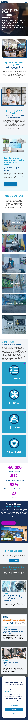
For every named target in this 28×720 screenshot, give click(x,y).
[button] (26, 1)
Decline (14, 713)
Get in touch (14, 560)
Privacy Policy (8, 691)
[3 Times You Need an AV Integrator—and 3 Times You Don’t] (14, 653)
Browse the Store (10, 184)
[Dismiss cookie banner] (22, 679)
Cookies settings (14, 705)
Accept (14, 709)
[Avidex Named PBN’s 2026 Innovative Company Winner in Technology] (14, 620)
